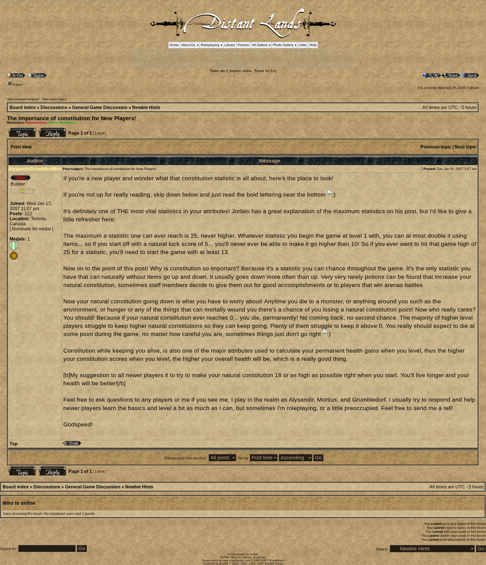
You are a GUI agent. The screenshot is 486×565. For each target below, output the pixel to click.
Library (229, 45)
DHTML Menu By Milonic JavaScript (243, 557)
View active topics (54, 99)
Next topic (465, 146)
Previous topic (435, 146)
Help (313, 45)
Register (17, 84)
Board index (23, 107)
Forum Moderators (62, 122)
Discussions (53, 107)
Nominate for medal (31, 228)
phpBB (223, 563)
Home (174, 45)
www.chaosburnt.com (236, 560)
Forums (243, 45)
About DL (188, 45)
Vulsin (254, 554)
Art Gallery (260, 45)
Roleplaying (210, 45)
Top (14, 443)
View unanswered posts (23, 99)
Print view (21, 146)
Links (303, 45)
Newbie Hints (146, 107)
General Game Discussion (99, 107)
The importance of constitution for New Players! (71, 118)
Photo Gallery (283, 45)
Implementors (36, 122)
